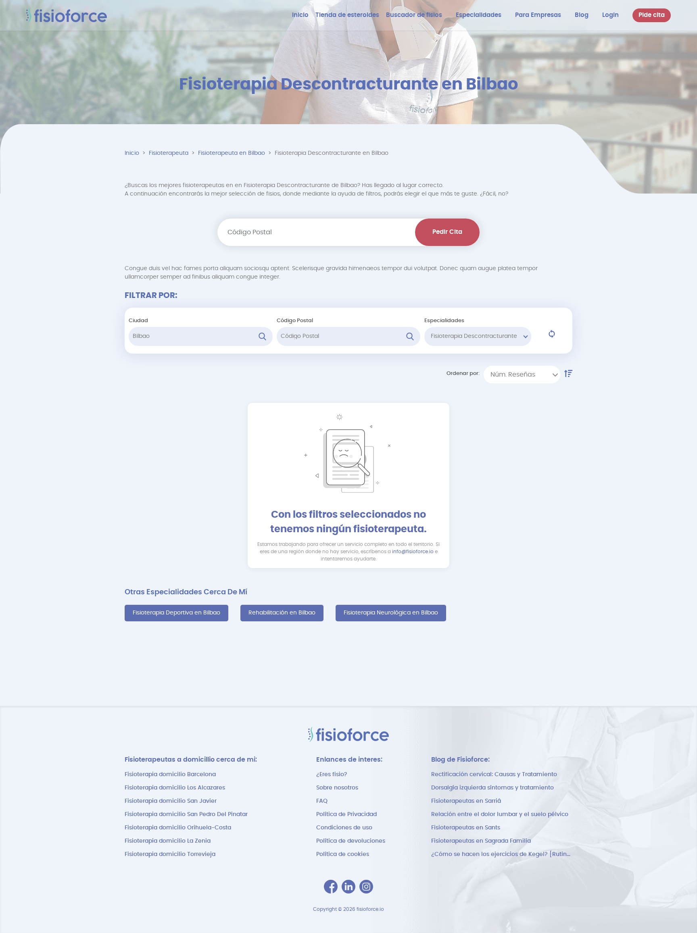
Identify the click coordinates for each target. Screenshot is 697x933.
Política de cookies (342, 854)
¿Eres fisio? (331, 774)
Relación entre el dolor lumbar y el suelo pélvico (499, 814)
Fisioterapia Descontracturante (474, 336)
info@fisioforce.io (413, 551)
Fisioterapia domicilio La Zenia (168, 841)
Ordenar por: (463, 373)
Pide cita (652, 15)
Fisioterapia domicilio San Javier (171, 801)
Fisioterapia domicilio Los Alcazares (175, 788)
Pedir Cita (447, 232)
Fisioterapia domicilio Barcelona (170, 774)
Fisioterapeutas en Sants (465, 828)
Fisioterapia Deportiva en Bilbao (176, 613)
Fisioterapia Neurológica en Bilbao (391, 613)
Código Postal (295, 320)
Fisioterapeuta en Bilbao (231, 153)
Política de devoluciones (350, 841)
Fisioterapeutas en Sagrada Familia (481, 841)
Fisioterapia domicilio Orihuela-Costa (178, 828)
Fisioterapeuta (168, 153)
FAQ (322, 801)
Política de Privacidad (346, 814)
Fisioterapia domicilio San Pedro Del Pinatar (186, 814)
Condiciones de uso (344, 828)
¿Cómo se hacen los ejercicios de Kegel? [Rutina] (501, 854)
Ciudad (138, 320)
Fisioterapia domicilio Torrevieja (170, 854)
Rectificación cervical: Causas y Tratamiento (494, 774)
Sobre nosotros (337, 788)
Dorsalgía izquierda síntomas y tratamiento (492, 788)
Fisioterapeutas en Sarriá (466, 801)
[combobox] (522, 374)
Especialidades (444, 320)
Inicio (132, 153)
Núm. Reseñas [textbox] (512, 374)
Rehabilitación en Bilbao (281, 613)
